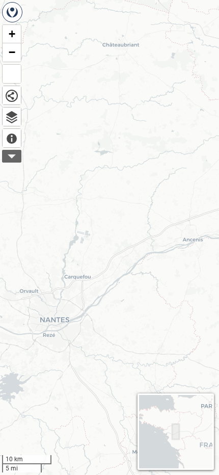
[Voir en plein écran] (12, 74)
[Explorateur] (12, 117)
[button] (12, 34)
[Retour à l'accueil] (12, 12)
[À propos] (12, 138)
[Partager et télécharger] (12, 95)
